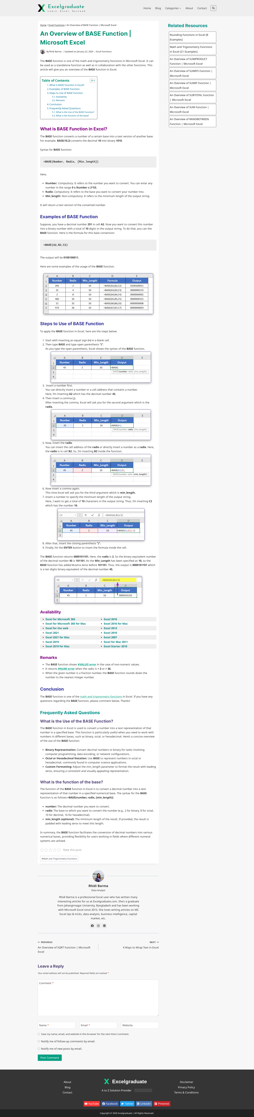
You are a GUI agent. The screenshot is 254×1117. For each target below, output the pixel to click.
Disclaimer (186, 1082)
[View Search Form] (213, 8)
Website (127, 1025)
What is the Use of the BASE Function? (75, 112)
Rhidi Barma (55, 51)
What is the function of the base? (72, 115)
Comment (46, 983)
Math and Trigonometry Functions (59, 858)
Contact (202, 8)
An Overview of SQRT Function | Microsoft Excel (64, 947)
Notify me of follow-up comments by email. (68, 1041)
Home (147, 8)
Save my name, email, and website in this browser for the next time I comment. (85, 1034)
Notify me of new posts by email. (61, 1048)
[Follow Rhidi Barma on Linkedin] (104, 925)
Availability (61, 96)
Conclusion (55, 104)
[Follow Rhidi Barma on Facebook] (92, 925)
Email (85, 1025)
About (189, 8)
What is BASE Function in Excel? (66, 85)
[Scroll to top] (251, 1094)
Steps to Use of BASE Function (66, 93)
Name (44, 1025)
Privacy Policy (186, 1087)
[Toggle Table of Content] (91, 80)
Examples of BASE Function (64, 89)
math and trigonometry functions (101, 696)
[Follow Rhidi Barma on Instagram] (98, 925)
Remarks (60, 100)
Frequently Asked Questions (65, 108)
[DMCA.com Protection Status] (143, 1090)
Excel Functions (104, 51)
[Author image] (42, 51)
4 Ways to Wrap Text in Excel (141, 945)
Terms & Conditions (186, 1092)
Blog (158, 8)
